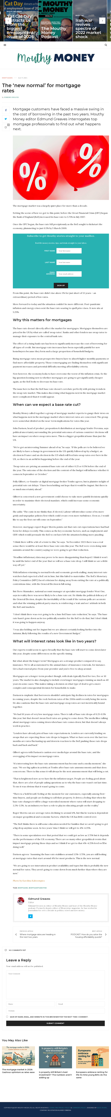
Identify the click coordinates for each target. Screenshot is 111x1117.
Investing (55, 22)
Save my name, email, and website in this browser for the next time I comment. (49, 1017)
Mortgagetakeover (38, 888)
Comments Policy (79, 1108)
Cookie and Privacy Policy (59, 1108)
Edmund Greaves (11, 97)
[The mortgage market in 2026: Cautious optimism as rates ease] (18, 1056)
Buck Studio (102, 1108)
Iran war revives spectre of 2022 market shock (88, 28)
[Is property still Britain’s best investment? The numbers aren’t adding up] (55, 1057)
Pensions (57, 23)
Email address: (50, 273)
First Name (49, 251)
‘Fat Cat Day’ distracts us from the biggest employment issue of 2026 (20, 26)
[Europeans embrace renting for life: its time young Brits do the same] (92, 1057)
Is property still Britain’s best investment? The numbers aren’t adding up (55, 1075)
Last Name (50, 262)
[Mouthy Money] (55, 59)
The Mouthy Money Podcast (53, 32)
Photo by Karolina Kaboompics (29, 880)
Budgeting (11, 11)
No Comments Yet (17, 950)
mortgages (23, 888)
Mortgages (46, 23)
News (19, 11)
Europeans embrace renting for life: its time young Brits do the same (92, 1075)
